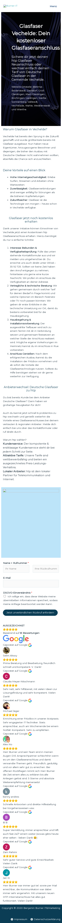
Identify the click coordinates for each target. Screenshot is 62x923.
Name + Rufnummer (16, 563)
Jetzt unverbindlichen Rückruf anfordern (30, 612)
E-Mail (7, 577)
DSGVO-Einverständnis (17, 592)
